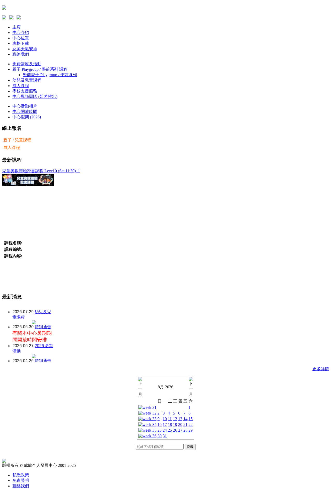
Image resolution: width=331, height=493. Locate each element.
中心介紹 (20, 32)
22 (191, 424)
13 (180, 419)
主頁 (16, 27)
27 (180, 430)
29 (191, 430)
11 (170, 419)
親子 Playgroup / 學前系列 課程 (39, 69)
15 (191, 419)
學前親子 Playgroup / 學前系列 (50, 75)
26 (175, 430)
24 (165, 430)
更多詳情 (320, 369)
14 (185, 419)
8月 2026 (165, 387)
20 (180, 424)
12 (175, 419)
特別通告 (43, 327)
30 (159, 436)
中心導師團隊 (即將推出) (34, 96)
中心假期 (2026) (26, 117)
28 (185, 430)
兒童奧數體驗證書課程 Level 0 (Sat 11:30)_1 (41, 171)
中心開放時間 (24, 111)
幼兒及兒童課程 (26, 80)
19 (175, 424)
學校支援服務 (24, 91)
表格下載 (20, 43)
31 (165, 436)
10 (165, 419)
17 (165, 424)
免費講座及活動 (26, 64)
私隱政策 (20, 475)
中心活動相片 (24, 106)
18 (170, 424)
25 (170, 430)
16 (159, 424)
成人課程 (20, 85)
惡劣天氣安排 (24, 49)
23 (159, 430)
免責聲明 (20, 480)
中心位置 (20, 38)
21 (185, 424)
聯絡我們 (20, 54)
